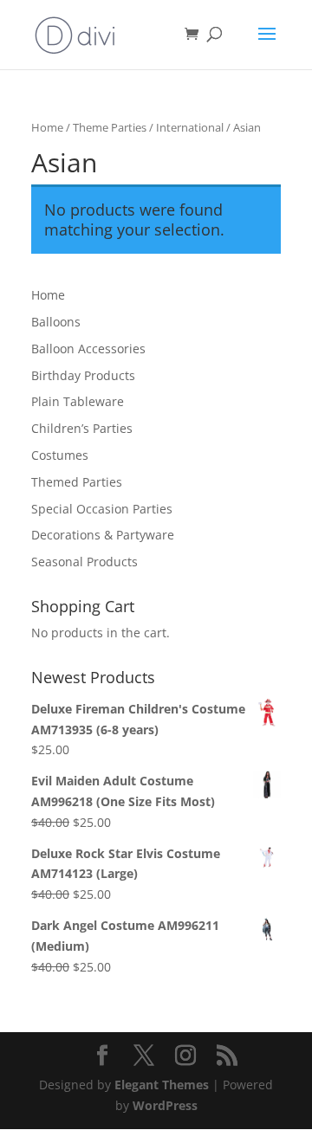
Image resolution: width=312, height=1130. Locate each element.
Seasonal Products (84, 561)
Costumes (59, 455)
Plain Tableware (77, 401)
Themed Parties (76, 482)
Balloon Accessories (88, 348)
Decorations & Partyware (102, 534)
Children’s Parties (82, 428)
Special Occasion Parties (101, 508)
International (190, 127)
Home (47, 127)
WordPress (165, 1105)
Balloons (56, 321)
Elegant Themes (161, 1084)
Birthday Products (83, 375)
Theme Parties (109, 127)
